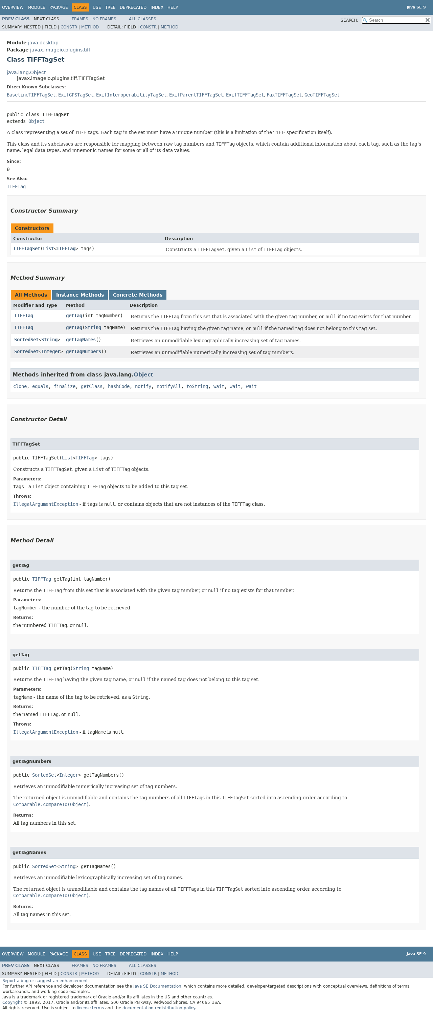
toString (197, 386)
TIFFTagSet (26, 248)
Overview (13, 7)
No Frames (104, 19)
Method (90, 27)
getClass (91, 386)
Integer (50, 351)
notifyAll (169, 386)
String (93, 327)
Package (58, 7)
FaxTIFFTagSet (284, 95)
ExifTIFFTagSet (245, 95)
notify (143, 386)
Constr (69, 27)
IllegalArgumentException (45, 504)
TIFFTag (65, 248)
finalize (64, 386)
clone (20, 386)
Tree (110, 7)
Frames (80, 19)
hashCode (119, 386)
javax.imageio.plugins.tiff (60, 49)
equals (40, 386)
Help (172, 7)
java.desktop (43, 42)
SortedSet (26, 339)
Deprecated (133, 7)
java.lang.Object (26, 72)
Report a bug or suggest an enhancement (45, 980)
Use (97, 7)
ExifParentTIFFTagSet (196, 95)
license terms (90, 1008)
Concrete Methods (137, 295)
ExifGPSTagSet (75, 95)
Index (157, 7)
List (48, 248)
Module (36, 7)
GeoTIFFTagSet (322, 95)
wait (218, 386)
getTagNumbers (83, 351)
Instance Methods (80, 295)
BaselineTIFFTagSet (31, 95)
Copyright (12, 1002)
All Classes (142, 19)
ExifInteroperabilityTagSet (131, 95)
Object (36, 121)
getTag (74, 315)
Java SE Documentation (157, 986)
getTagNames (81, 339)
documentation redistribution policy (158, 1008)
